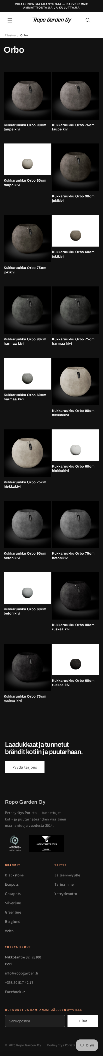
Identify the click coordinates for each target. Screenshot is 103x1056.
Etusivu (10, 35)
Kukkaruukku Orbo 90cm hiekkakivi (73, 413)
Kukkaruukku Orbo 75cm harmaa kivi (73, 341)
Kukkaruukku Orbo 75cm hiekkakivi (25, 484)
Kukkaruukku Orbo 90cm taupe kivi (25, 127)
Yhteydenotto (65, 893)
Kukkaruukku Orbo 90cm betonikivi (25, 556)
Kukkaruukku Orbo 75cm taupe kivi (73, 127)
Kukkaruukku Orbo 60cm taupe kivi (25, 183)
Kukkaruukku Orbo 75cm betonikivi (73, 556)
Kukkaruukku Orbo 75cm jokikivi (25, 270)
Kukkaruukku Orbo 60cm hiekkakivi (73, 469)
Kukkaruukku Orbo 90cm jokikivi (73, 198)
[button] (10, 20)
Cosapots (13, 893)
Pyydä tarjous (24, 767)
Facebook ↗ (15, 991)
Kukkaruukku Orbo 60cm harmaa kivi (25, 397)
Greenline (13, 912)
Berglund (12, 921)
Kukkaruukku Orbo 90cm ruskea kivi (73, 627)
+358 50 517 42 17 (19, 982)
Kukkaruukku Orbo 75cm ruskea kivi (25, 699)
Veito (9, 930)
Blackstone (14, 875)
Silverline (13, 902)
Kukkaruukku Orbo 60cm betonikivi (25, 611)
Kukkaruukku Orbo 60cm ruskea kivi (73, 683)
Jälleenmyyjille (67, 875)
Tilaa (83, 1020)
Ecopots (11, 884)
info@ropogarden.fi (21, 973)
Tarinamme (64, 884)
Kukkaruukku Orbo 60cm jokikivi (73, 254)
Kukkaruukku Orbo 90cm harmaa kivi (25, 341)
